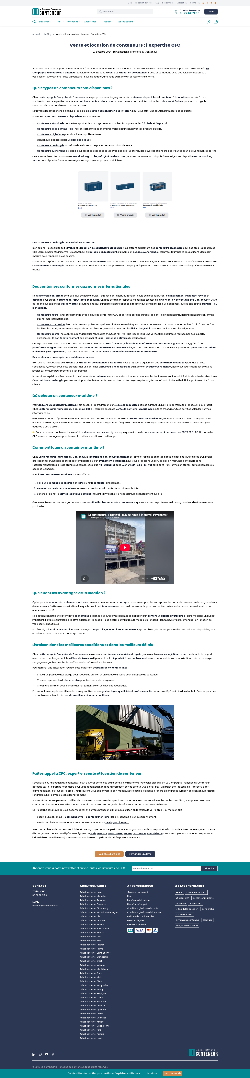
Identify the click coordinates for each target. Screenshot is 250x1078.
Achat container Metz (91, 977)
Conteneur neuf (184, 914)
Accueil (36, 34)
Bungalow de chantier (187, 925)
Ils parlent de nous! (143, 3)
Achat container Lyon (91, 892)
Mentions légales (135, 920)
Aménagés (72, 21)
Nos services (167, 3)
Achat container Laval (91, 1038)
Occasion (181, 903)
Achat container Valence (92, 965)
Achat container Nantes (92, 932)
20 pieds (147, 123)
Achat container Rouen (91, 1013)
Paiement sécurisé (136, 924)
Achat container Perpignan (93, 993)
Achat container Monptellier (94, 985)
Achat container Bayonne (93, 1001)
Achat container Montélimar (94, 969)
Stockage (207, 920)
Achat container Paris (91, 936)
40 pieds (161, 123)
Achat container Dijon (91, 981)
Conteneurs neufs (47, 315)
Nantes (128, 833)
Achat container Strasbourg (94, 908)
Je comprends (172, 1073)
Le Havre (102, 833)
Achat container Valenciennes (95, 1025)
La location (182, 3)
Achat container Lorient (92, 997)
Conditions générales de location (144, 912)
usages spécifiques (79, 140)
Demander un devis (140, 854)
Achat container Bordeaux (93, 904)
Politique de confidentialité (140, 916)
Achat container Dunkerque (94, 956)
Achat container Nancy (91, 989)
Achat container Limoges (92, 1005)
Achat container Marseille (93, 896)
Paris (93, 833)
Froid (58, 21)
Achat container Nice (90, 940)
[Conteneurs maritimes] (125, 196)
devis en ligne (108, 432)
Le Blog (47, 34)
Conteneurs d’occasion (51, 324)
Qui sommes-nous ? (137, 892)
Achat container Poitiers (92, 1034)
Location (107, 21)
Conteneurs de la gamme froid (55, 129)
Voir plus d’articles (109, 854)
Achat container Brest (91, 961)
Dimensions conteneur (187, 920)
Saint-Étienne (154, 833)
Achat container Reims (91, 948)
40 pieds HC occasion (187, 909)
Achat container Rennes (92, 944)
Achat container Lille (90, 916)
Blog (130, 3)
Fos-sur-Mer (115, 833)
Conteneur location (196, 892)
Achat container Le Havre (92, 920)
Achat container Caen (91, 973)
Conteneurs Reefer (48, 334)
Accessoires (90, 21)
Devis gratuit (208, 909)
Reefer (179, 892)
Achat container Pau (90, 1029)
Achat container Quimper (93, 1009)
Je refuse (151, 1073)
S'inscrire (209, 868)
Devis (211, 11)
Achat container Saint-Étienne (95, 952)
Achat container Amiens (92, 1021)
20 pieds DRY (182, 897)
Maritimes (44, 21)
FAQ (157, 3)
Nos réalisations (125, 21)
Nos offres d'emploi (137, 904)
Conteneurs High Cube (50, 134)
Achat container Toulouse (93, 900)
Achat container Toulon (92, 924)
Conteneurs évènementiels (53, 151)
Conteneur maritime (203, 897)
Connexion (195, 3)
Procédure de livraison (138, 900)
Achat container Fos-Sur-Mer (95, 928)
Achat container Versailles (93, 1017)
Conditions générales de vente (142, 908)
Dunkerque (139, 833)
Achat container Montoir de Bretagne (99, 912)
